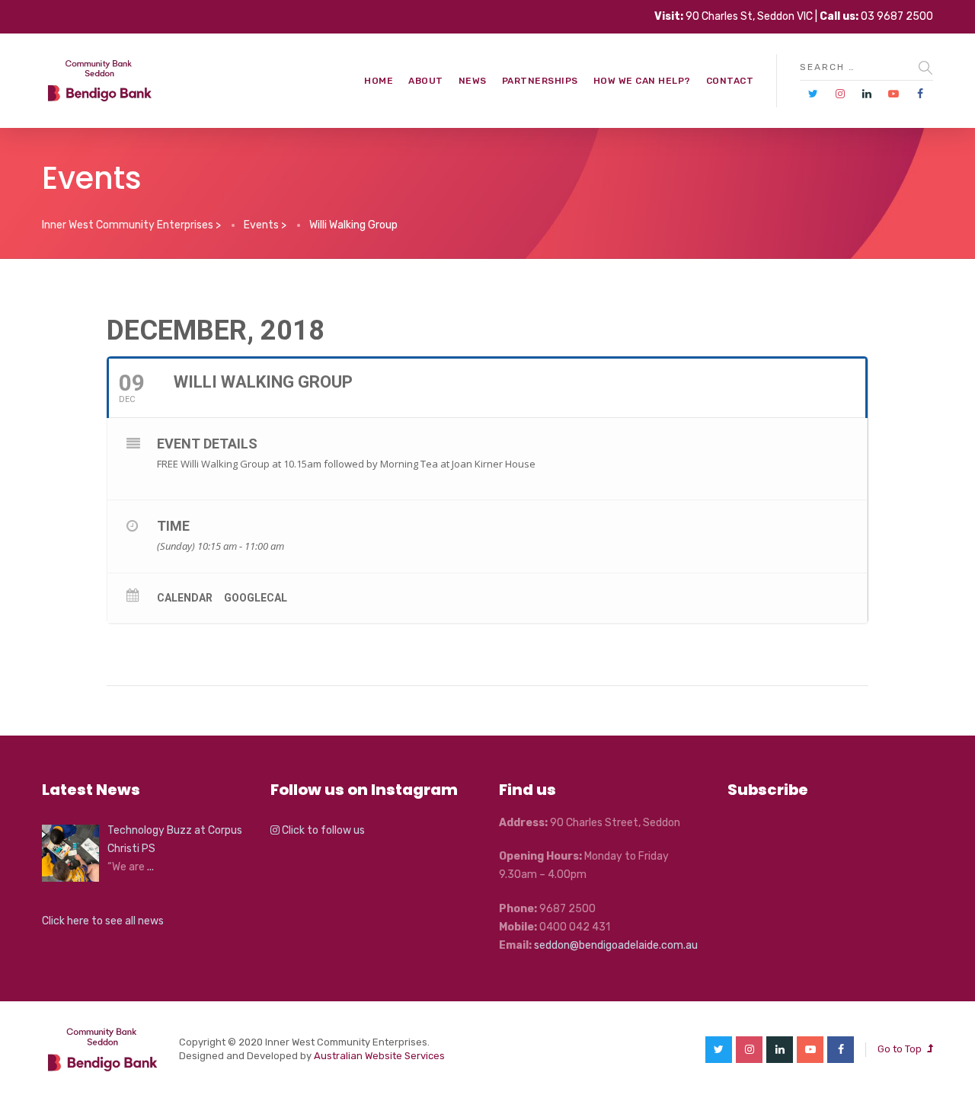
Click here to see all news (103, 920)
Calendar (185, 598)
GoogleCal (255, 598)
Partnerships (540, 80)
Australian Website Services (379, 1055)
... (150, 866)
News (473, 80)
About (425, 80)
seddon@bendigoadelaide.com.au (616, 945)
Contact (730, 80)
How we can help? (642, 80)
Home (378, 80)
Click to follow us (322, 830)
